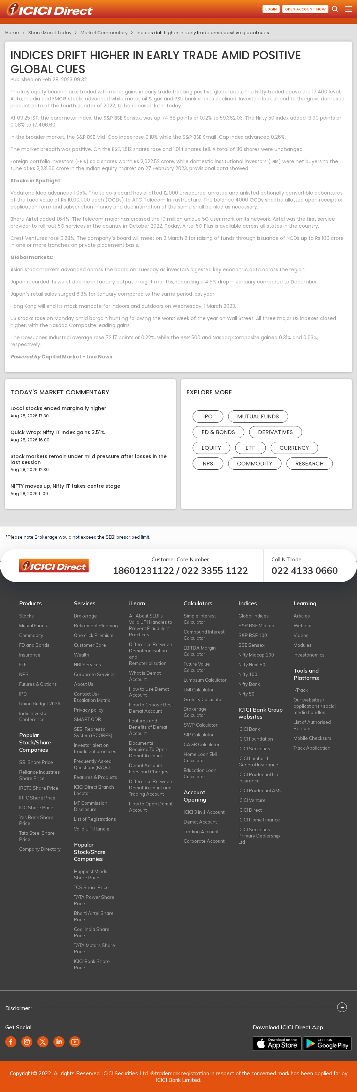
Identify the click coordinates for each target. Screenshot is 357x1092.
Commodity (254, 464)
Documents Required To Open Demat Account (148, 749)
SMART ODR (87, 719)
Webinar (303, 625)
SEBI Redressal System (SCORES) (93, 732)
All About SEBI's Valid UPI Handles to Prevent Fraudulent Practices (150, 625)
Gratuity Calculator (203, 699)
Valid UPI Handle (91, 829)
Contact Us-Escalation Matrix (92, 697)
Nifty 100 (247, 674)
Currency (294, 448)
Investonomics (309, 655)
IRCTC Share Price (38, 788)
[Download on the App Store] (277, 1043)
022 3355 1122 (215, 570)
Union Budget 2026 (39, 703)
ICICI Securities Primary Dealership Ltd (259, 836)
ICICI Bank (249, 729)
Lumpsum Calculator (205, 680)
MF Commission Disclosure (90, 806)
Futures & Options (38, 684)
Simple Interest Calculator (200, 619)
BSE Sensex (251, 645)
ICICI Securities (254, 748)
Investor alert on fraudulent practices (95, 748)
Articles (302, 616)
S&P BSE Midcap (256, 625)
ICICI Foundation (255, 739)
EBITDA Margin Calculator (200, 651)
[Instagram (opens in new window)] (26, 1041)
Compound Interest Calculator (204, 635)
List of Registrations (95, 819)
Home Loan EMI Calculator (200, 757)
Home (12, 32)
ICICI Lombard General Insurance (258, 761)
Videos (301, 635)
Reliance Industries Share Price (39, 775)
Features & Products (95, 777)
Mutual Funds (258, 416)
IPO (208, 416)
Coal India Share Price (91, 932)
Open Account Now (305, 9)
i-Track (301, 690)
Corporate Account (204, 841)
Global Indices (253, 616)
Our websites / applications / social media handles (315, 706)
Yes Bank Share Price (36, 820)
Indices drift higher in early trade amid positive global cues (203, 32)
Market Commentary (104, 32)
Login (271, 9)
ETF (250, 448)
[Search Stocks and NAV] (335, 9)
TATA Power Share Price (94, 900)
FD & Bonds (218, 432)
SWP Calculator (201, 725)
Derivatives (275, 432)
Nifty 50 (246, 694)
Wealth (81, 655)
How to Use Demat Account (149, 692)
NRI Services (87, 664)
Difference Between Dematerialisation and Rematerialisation (150, 654)
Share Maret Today (49, 32)
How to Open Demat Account (151, 807)
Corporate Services (95, 674)
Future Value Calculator (197, 667)
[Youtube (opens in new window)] (75, 1041)
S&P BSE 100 (252, 635)
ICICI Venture (252, 800)
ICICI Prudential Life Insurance (259, 777)
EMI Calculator (199, 689)
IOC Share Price (36, 807)
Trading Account (201, 831)
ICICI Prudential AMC (260, 790)
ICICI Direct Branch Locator (94, 790)
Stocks (26, 616)
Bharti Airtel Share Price (94, 916)
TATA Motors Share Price (94, 948)
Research (309, 464)
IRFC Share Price (37, 798)
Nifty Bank (249, 684)
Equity (211, 448)
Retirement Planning (96, 625)
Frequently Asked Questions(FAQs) (93, 764)
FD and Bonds (34, 645)
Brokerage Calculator (195, 712)
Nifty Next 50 (251, 664)
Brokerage (85, 616)
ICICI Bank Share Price (92, 964)
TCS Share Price (91, 887)
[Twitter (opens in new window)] (42, 1041)
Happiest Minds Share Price (90, 874)
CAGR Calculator (202, 744)
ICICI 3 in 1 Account (204, 812)
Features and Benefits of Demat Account (148, 727)
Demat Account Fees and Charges (148, 768)
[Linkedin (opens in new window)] (58, 1041)
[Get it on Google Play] (327, 1043)
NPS (208, 464)
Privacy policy (89, 710)
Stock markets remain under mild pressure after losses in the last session (88, 459)
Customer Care (90, 645)
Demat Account (200, 822)
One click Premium (93, 635)
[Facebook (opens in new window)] (10, 1041)
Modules (303, 645)
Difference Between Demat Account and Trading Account (150, 788)
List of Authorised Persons (312, 725)
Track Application (312, 748)
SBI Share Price (36, 762)
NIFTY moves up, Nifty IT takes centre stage (65, 486)
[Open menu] (348, 9)
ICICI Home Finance (259, 819)
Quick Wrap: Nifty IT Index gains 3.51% (57, 432)
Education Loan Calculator (200, 773)
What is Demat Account (145, 676)
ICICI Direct (250, 810)
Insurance (29, 655)
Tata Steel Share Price (37, 836)
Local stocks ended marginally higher (58, 408)
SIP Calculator (199, 734)
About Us (83, 684)
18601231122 (143, 570)
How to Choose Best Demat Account (151, 708)
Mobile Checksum (312, 738)
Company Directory (40, 849)
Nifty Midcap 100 (256, 655)
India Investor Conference (33, 716)
